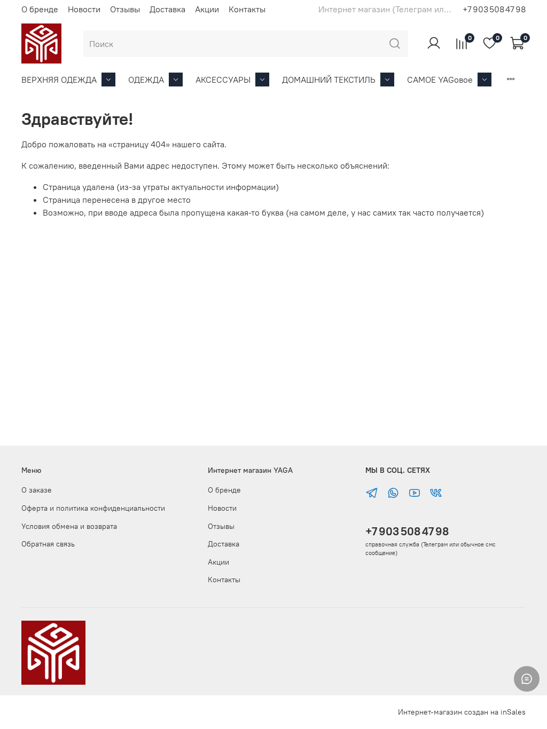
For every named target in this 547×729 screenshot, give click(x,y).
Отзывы (125, 9)
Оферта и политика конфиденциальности (93, 508)
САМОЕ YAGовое (440, 79)
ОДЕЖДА (146, 79)
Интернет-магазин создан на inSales (462, 712)
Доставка (167, 9)
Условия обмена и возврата (69, 526)
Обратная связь (48, 544)
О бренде (39, 9)
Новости (84, 9)
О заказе (36, 490)
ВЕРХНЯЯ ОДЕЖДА (59, 79)
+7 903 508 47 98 (407, 531)
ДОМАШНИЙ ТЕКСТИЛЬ (329, 79)
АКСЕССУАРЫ (223, 79)
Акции (207, 9)
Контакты (247, 9)
